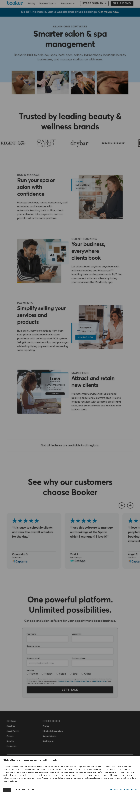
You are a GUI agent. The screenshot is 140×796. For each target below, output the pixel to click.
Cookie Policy (130, 790)
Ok (7, 790)
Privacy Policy (115, 790)
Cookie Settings (27, 790)
